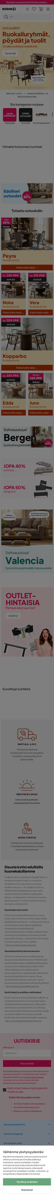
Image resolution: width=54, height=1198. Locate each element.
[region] (27, 1171)
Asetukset (27, 1189)
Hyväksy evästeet (27, 1181)
